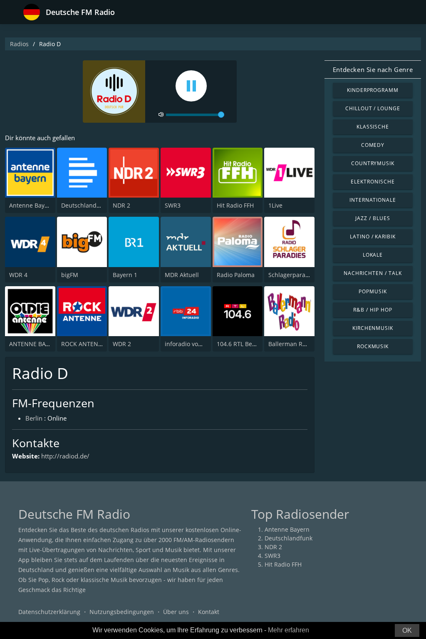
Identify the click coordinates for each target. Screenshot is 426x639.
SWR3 (173, 205)
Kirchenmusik (373, 328)
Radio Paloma (236, 275)
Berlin (33, 418)
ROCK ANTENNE (83, 344)
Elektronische (372, 181)
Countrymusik (373, 163)
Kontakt (208, 612)
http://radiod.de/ (65, 456)
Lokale (373, 254)
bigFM (69, 275)
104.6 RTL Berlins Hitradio (253, 344)
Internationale (372, 199)
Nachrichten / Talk (372, 273)
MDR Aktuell (182, 275)
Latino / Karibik (373, 236)
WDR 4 (18, 275)
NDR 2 (121, 205)
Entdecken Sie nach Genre (373, 69)
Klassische (373, 126)
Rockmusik (373, 346)
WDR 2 (122, 344)
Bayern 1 (125, 275)
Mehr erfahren (288, 630)
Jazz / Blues (372, 218)
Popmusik (373, 291)
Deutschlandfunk (85, 205)
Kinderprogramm (373, 90)
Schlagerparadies (292, 275)
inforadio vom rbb (190, 344)
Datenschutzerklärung (49, 612)
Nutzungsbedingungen (121, 612)
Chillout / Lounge (372, 108)
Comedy (373, 145)
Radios (19, 44)
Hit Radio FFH (235, 205)
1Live (275, 205)
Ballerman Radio (291, 344)
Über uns (176, 612)
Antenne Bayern (31, 205)
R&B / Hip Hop (372, 309)
